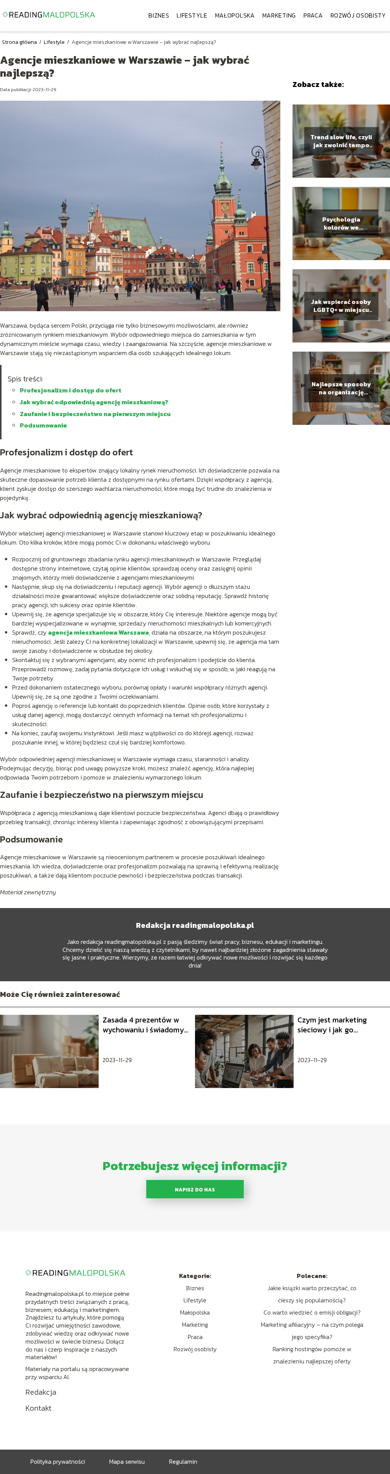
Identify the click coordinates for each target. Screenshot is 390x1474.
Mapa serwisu (127, 1461)
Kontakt (38, 1408)
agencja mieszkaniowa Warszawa (98, 632)
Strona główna (20, 42)
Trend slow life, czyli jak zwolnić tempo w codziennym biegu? (341, 141)
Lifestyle (192, 15)
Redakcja (41, 1392)
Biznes (159, 15)
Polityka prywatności (57, 1461)
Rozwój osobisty (359, 15)
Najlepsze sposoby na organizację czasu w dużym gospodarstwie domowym (341, 388)
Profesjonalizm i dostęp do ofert (70, 390)
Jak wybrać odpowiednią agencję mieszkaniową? (94, 402)
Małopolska (235, 15)
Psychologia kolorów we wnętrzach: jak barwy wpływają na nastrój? (341, 223)
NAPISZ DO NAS (195, 1189)
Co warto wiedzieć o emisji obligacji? (312, 1312)
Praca (313, 15)
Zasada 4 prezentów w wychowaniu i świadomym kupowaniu (146, 1025)
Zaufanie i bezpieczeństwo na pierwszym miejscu (95, 413)
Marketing (279, 15)
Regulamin (183, 1461)
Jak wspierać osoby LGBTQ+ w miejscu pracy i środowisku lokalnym (341, 306)
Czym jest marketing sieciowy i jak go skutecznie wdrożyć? (333, 1025)
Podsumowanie (43, 425)
